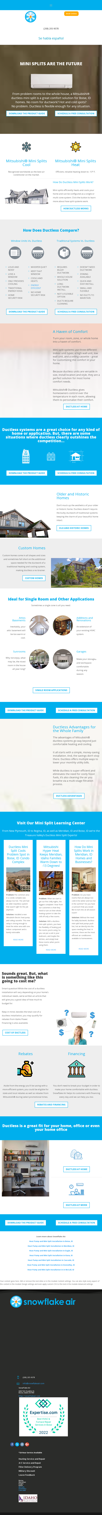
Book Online (71, 13)
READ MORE (18, 939)
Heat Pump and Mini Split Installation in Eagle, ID (51, 1250)
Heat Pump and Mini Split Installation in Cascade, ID (51, 1260)
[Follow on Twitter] (17, 1444)
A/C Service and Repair (30, 1463)
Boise (21, 1480)
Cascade (22, 1490)
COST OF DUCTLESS (15, 1032)
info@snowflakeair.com (33, 1383)
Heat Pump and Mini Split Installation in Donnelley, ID (51, 1265)
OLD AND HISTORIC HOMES (74, 528)
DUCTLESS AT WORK (76, 1205)
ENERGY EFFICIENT (36, 286)
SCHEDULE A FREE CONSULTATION (75, 113)
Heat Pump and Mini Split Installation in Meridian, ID (51, 1246)
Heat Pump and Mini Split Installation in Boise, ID (51, 1241)
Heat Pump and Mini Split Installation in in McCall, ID (51, 1269)
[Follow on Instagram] (22, 1444)
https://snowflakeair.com (29, 1396)
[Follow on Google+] (27, 1444)
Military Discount (27, 1471)
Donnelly (22, 1489)
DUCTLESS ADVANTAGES (69, 795)
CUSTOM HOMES (34, 578)
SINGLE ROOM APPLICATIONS (51, 690)
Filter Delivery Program (30, 1467)
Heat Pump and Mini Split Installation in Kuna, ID (51, 1255)
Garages (81, 651)
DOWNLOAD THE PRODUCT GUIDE (27, 113)
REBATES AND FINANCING (51, 1104)
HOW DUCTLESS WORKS (76, 208)
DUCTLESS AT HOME (76, 406)
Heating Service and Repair (32, 1459)
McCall (21, 1487)
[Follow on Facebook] (12, 1444)
